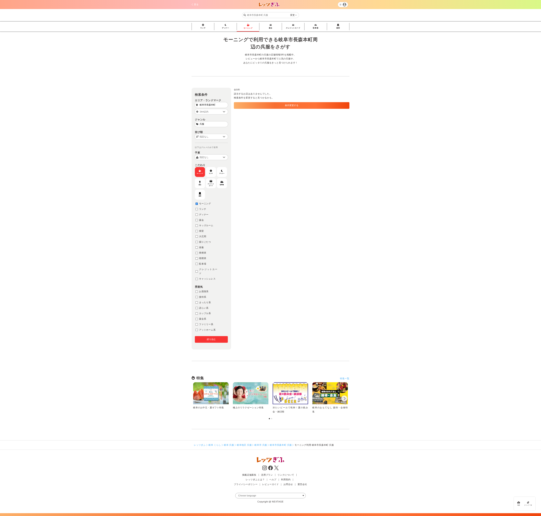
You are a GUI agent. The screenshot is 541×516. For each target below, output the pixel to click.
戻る (196, 4)
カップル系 (205, 313)
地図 (518, 505)
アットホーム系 (207, 330)
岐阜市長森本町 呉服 (281, 445)
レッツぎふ (200, 445)
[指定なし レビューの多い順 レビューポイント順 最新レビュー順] (211, 136)
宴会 (270, 28)
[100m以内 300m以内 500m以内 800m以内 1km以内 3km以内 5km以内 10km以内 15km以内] (211, 111)
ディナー (225, 28)
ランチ (203, 28)
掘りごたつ (205, 242)
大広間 (202, 236)
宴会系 (202, 319)
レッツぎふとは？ (255, 479)
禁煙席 (202, 253)
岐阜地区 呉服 (244, 445)
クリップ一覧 (528, 505)
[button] (344, 399)
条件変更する (291, 105)
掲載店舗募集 (249, 475)
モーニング (248, 28)
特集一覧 (344, 378)
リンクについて (286, 475)
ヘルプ (272, 479)
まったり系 (205, 302)
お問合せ (288, 484)
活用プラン (267, 475)
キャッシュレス (207, 279)
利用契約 (286, 479)
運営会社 (302, 484)
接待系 (202, 297)
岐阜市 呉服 (260, 445)
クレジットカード (293, 28)
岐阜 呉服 (229, 445)
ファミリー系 (206, 324)
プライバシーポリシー (246, 484)
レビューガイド (270, 484)
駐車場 (315, 28)
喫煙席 (202, 258)
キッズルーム (206, 225)
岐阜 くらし (215, 445)
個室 (338, 28)
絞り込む (211, 339)
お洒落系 (204, 291)
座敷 (201, 247)
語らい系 (204, 308)
